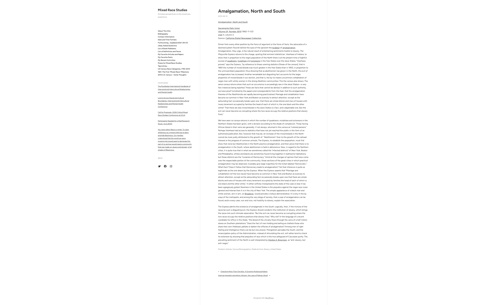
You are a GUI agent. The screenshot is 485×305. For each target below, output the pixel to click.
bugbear (276, 47)
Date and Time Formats (167, 40)
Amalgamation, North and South (251, 11)
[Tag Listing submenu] (167, 66)
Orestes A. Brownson (277, 240)
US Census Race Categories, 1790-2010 (174, 69)
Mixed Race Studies (172, 10)
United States (275, 249)
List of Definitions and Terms (169, 51)
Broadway (249, 194)
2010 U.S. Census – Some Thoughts (172, 75)
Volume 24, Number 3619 (229, 31)
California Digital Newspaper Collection (243, 38)
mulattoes (242, 61)
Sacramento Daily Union (229, 28)
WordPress (269, 298)
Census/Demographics (242, 249)
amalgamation (289, 47)
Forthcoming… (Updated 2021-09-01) (173, 43)
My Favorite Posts (165, 57)
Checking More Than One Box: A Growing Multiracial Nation (244, 272)
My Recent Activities (166, 60)
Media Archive (257, 249)
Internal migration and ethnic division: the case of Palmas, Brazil (243, 275)
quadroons (232, 61)
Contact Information (166, 37)
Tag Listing (162, 66)
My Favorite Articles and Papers (171, 54)
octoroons (255, 61)
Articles (229, 249)
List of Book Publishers (167, 49)
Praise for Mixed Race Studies (170, 63)
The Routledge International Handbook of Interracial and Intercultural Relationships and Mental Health (174, 89)
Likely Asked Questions (167, 46)
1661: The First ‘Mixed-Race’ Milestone (173, 72)
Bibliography (163, 34)
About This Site (164, 31)
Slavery (267, 249)
